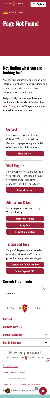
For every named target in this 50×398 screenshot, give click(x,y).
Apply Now (25, 225)
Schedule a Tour (25, 190)
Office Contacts (25, 153)
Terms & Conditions (10, 366)
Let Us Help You (12, 342)
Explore (40, 4)
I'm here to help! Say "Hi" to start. (24, 391)
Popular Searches (13, 335)
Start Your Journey (25, 218)
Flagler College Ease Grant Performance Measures (22, 385)
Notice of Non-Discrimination (14, 372)
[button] (43, 391)
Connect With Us (12, 327)
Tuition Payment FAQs (25, 271)
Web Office (9, 106)
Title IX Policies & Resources (14, 378)
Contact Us (9, 319)
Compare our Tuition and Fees (25, 264)
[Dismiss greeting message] (36, 388)
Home (25, 308)
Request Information (25, 232)
